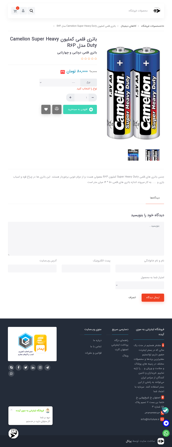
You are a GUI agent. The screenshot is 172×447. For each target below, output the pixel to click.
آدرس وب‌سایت (48, 261)
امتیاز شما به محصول (152, 277)
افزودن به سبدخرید (78, 109)
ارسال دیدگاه (152, 297)
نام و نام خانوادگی (154, 261)
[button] (31, 10)
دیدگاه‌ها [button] (155, 198)
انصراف (132, 297)
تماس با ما (95, 347)
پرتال (129, 441)
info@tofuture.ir (150, 419)
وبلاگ (125, 356)
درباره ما (97, 340)
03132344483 (153, 413)
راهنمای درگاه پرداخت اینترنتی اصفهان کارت (119, 345)
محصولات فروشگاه (138, 11)
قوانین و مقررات (93, 353)
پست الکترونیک (101, 261)
